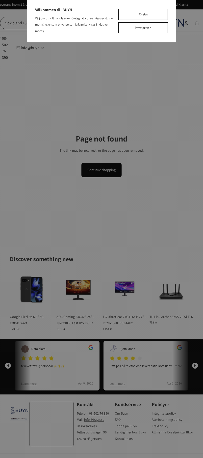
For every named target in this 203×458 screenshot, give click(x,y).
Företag (143, 14)
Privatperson (143, 28)
